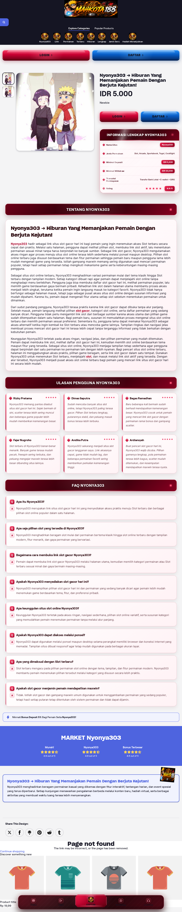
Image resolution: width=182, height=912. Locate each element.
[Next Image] (91, 112)
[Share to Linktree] (29, 832)
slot (88, 356)
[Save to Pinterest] (39, 832)
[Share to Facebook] (19, 832)
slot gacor (83, 310)
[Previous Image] (19, 112)
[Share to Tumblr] (59, 832)
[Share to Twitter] (9, 832)
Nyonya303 (19, 244)
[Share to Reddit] (49, 832)
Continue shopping (12, 851)
